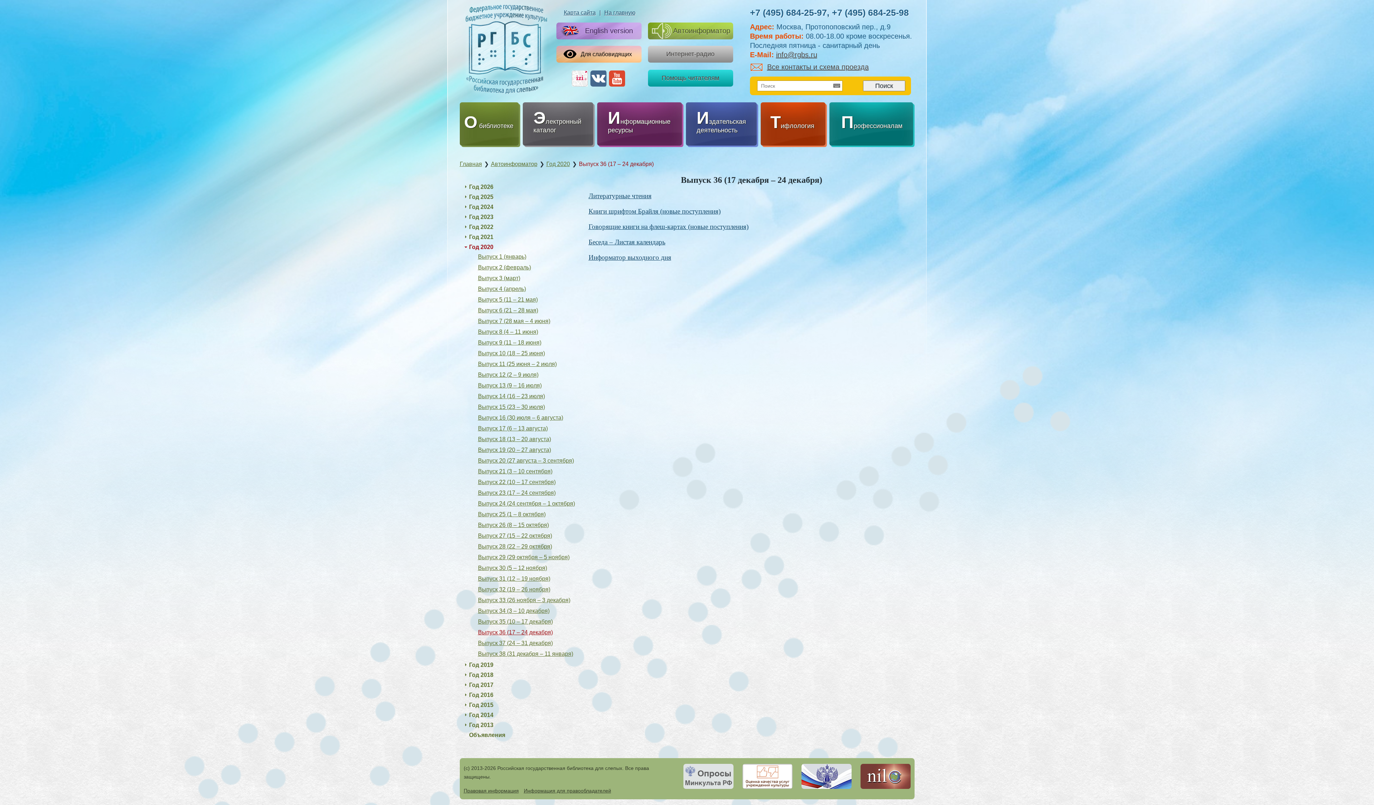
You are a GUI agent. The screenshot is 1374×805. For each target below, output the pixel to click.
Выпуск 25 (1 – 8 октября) (512, 514)
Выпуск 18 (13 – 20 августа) (514, 439)
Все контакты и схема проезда (818, 67)
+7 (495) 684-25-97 (788, 13)
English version (609, 31)
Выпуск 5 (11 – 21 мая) (508, 300)
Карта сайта (580, 13)
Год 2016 (481, 695)
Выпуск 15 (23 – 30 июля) (511, 407)
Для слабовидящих (606, 54)
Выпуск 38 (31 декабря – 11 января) (525, 654)
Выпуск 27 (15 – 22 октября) (515, 536)
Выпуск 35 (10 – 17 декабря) (515, 622)
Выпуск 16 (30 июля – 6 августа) (520, 418)
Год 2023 (481, 217)
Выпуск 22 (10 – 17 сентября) (517, 482)
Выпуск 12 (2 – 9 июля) (508, 375)
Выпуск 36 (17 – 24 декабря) (515, 632)
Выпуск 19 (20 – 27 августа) (514, 450)
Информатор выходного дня (630, 257)
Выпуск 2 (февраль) (504, 267)
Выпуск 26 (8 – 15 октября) (513, 525)
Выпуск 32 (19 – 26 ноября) (514, 589)
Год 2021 (481, 237)
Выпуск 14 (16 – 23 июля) (511, 396)
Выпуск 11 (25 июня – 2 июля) (517, 364)
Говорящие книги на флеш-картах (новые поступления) (669, 226)
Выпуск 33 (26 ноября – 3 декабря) (524, 600)
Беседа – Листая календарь (627, 242)
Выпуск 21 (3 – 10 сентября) (515, 471)
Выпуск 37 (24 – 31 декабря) (515, 643)
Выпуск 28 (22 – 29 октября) (515, 546)
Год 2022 (481, 227)
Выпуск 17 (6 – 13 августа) (513, 428)
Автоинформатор (701, 31)
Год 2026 (481, 187)
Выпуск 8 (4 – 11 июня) (508, 332)
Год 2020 (481, 247)
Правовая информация (491, 791)
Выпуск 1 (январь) (502, 257)
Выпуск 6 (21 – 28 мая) (508, 310)
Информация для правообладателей (567, 791)
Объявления (487, 735)
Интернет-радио (690, 54)
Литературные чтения (620, 196)
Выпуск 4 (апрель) (502, 289)
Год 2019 (481, 665)
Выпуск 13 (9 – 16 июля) (510, 385)
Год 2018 (481, 675)
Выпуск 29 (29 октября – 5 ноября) (524, 557)
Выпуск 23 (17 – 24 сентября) (517, 493)
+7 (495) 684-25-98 (870, 13)
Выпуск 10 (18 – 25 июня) (511, 353)
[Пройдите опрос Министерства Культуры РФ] (708, 776)
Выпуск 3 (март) (499, 278)
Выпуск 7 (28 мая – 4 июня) (514, 321)
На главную (619, 13)
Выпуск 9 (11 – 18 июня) (509, 343)
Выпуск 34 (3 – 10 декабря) (514, 611)
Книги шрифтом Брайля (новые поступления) (655, 211)
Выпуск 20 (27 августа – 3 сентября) (526, 461)
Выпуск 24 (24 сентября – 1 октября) (526, 504)
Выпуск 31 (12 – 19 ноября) (514, 579)
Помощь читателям (690, 78)
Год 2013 (481, 725)
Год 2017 (481, 685)
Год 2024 (481, 207)
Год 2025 (481, 197)
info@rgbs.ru (796, 55)
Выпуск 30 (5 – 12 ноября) (512, 568)
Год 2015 (481, 705)
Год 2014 (481, 715)
